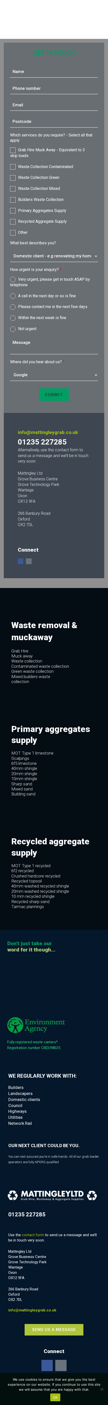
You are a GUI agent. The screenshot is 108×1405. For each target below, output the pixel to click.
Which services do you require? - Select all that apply (51, 138)
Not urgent (27, 328)
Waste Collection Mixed (39, 188)
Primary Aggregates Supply (42, 210)
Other (23, 232)
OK (55, 1397)
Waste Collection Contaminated (45, 166)
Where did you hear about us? (37, 361)
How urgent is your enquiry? (36, 269)
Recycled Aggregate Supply (42, 221)
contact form (33, 1235)
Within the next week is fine (42, 317)
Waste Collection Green (38, 177)
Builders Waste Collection (41, 199)
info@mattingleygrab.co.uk (48, 432)
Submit (54, 394)
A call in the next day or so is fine (47, 295)
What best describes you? (33, 243)
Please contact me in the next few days (52, 306)
